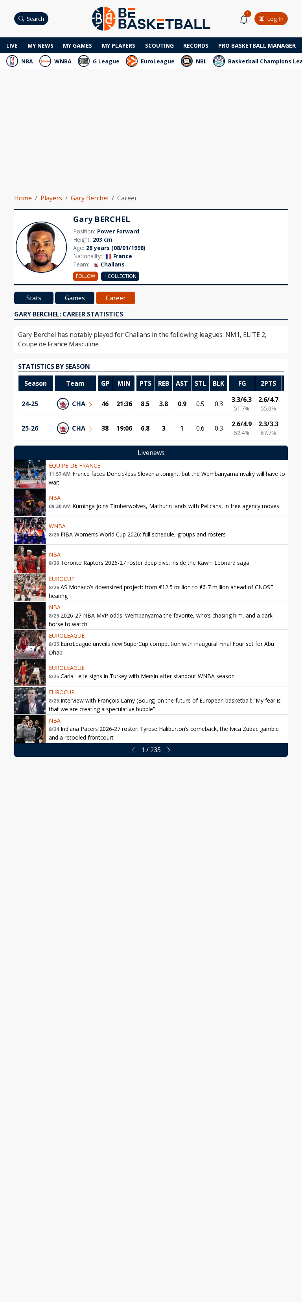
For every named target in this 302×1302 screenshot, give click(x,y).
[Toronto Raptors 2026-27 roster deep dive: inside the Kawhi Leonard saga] (30, 559)
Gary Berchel (90, 198)
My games (77, 45)
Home (23, 198)
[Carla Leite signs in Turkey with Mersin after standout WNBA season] (30, 672)
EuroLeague (158, 61)
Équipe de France (74, 465)
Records (195, 45)
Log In (275, 18)
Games (75, 298)
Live (12, 45)
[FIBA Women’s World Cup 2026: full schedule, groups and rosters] (30, 530)
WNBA (63, 61)
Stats (33, 298)
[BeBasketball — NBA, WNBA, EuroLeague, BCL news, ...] (151, 18)
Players (51, 198)
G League (106, 61)
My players (118, 45)
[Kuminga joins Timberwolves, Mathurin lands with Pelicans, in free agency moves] (30, 502)
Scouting (159, 45)
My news (40, 45)
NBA (27, 61)
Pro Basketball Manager (257, 45)
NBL (201, 61)
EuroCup (62, 579)
